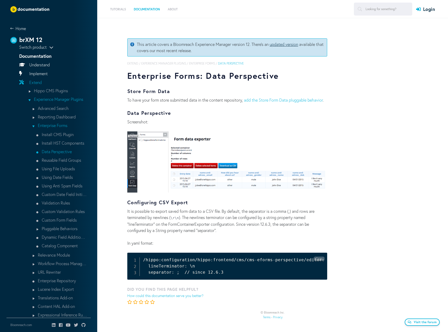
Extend (35, 82)
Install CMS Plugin (57, 134)
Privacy (278, 317)
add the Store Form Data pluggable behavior (283, 100)
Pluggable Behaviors (59, 228)
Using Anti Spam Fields (61, 185)
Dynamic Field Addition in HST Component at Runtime (64, 237)
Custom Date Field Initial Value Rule (64, 194)
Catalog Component (59, 245)
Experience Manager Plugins (58, 99)
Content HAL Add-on (56, 306)
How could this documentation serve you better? (165, 295)
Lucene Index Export (55, 289)
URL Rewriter (49, 272)
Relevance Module (53, 255)
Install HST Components (62, 143)
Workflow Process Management (62, 263)
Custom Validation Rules (63, 211)
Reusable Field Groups (61, 160)
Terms (266, 317)
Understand (39, 64)
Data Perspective (56, 151)
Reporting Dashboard (56, 116)
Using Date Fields (57, 177)
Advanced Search (53, 108)
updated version (284, 44)
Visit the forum (425, 322)
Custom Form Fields (59, 220)
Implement (38, 73)
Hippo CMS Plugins (50, 90)
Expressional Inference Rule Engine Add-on (62, 314)
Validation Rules (55, 203)
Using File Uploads (58, 168)
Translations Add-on (55, 297)
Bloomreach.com (21, 325)
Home (21, 28)
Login (429, 9)
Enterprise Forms (52, 125)
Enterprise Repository (56, 280)
